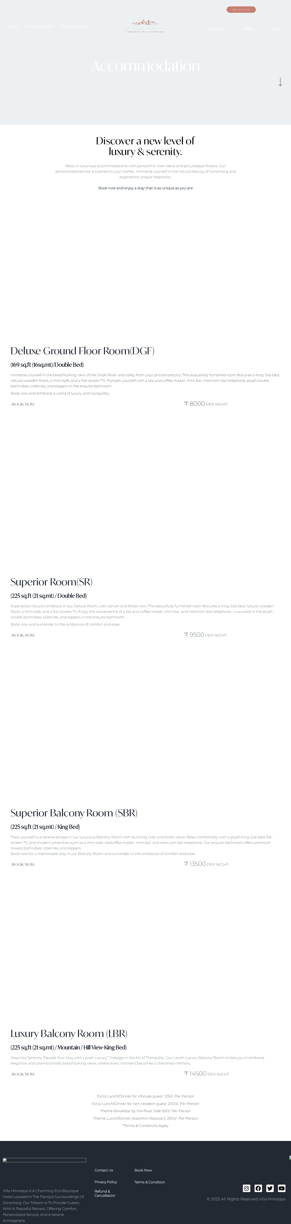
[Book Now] (272, 9)
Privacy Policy (106, 1182)
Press (276, 29)
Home (13, 26)
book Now (143, 1170)
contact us (104, 1170)
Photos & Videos (74, 26)
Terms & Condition (149, 1182)
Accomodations (39, 26)
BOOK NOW (23, 403)
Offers (248, 29)
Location (216, 29)
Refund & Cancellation (105, 1193)
